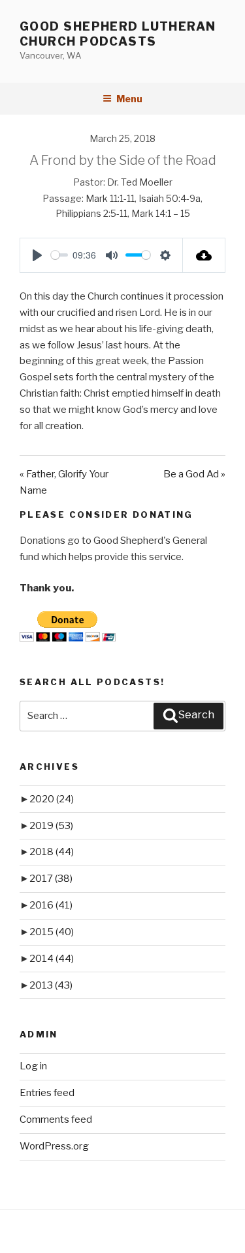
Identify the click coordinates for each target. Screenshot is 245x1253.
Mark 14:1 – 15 (160, 213)
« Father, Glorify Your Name (64, 482)
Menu (129, 98)
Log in (33, 1066)
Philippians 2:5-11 (91, 213)
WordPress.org (54, 1146)
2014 (51, 958)
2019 (51, 826)
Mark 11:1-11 (110, 198)
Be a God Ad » (194, 474)
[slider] (59, 255)
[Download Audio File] (204, 255)
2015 (51, 932)
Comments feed (56, 1119)
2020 (51, 799)
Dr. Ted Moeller (139, 182)
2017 (51, 878)
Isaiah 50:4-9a (170, 198)
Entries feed (47, 1093)
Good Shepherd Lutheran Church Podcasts (118, 34)
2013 (51, 985)
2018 (51, 852)
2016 (51, 905)
